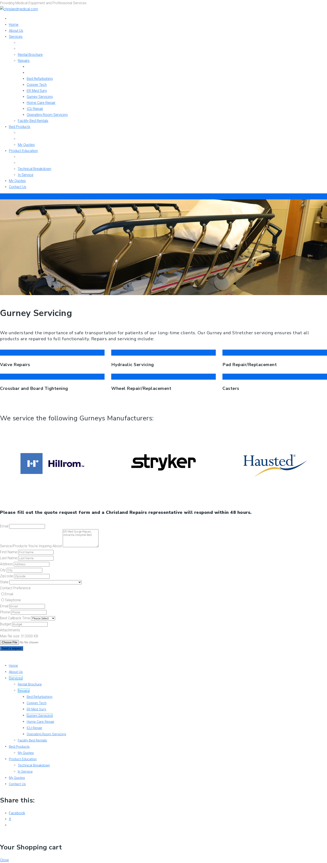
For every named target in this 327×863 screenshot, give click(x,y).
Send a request (11, 648)
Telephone (13, 600)
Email (9, 594)
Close (4, 860)
